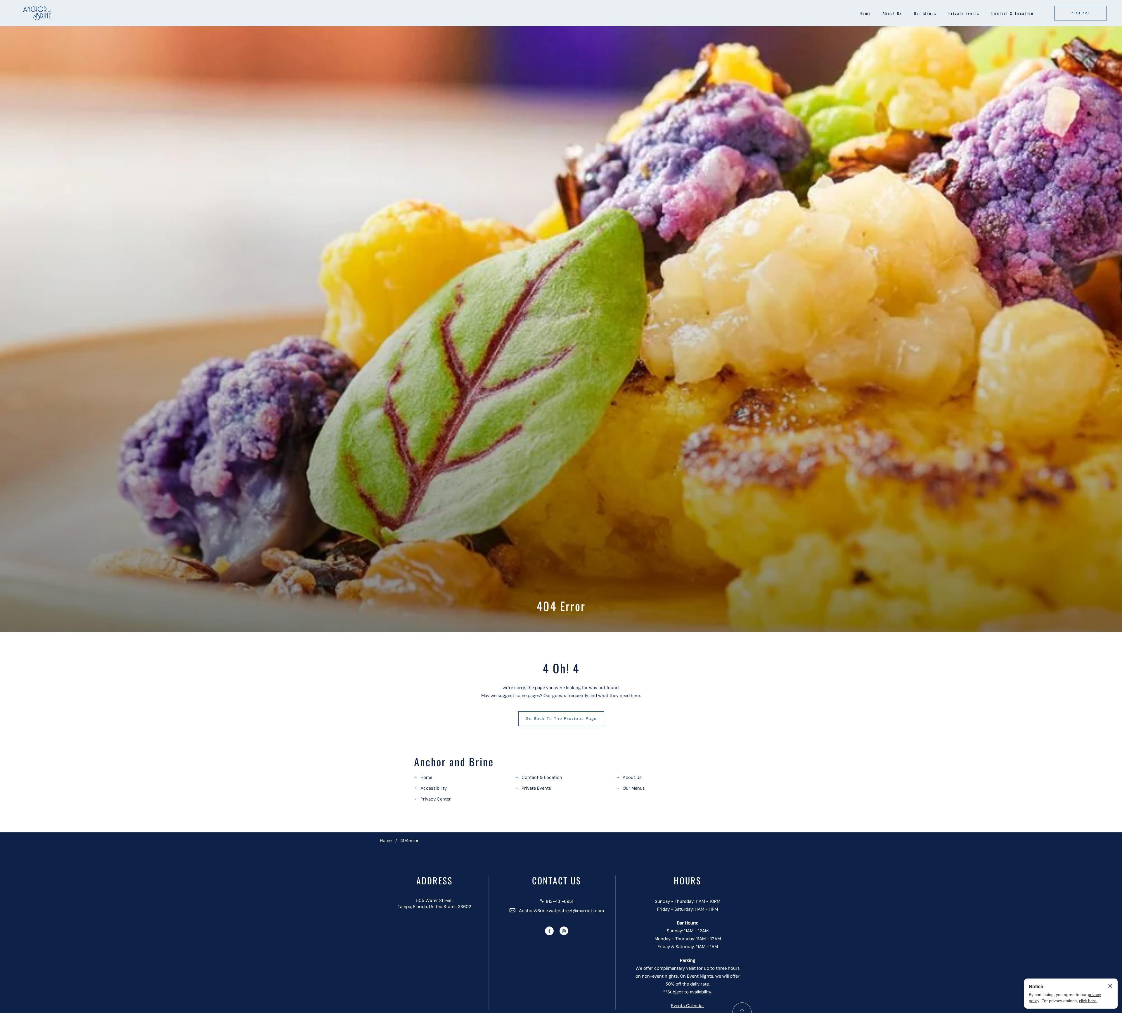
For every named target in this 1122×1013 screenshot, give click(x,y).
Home (865, 13)
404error (409, 840)
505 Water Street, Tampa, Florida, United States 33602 (434, 904)
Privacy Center (435, 799)
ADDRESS (434, 880)
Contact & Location (1012, 13)
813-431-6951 (559, 901)
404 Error (561, 606)
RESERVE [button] (1080, 13)
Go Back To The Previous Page (561, 718)
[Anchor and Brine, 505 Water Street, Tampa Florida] (37, 13)
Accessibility (433, 788)
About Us (892, 13)
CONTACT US (556, 880)
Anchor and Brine (454, 761)
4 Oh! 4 (561, 668)
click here (1088, 1000)
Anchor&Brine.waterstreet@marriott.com (561, 911)
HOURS (687, 880)
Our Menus (925, 13)
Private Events (964, 13)
